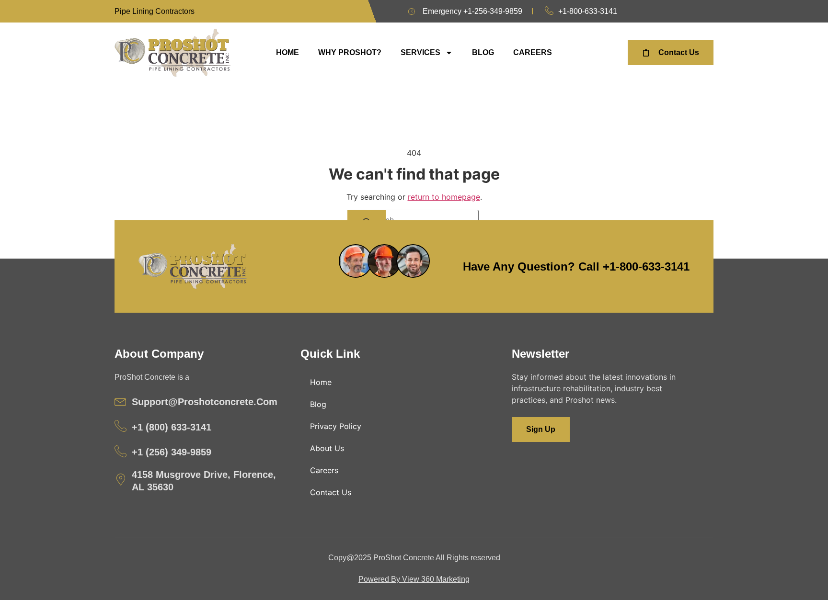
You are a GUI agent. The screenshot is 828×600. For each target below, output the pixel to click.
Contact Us (330, 492)
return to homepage (444, 197)
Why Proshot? (349, 52)
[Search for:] (414, 220)
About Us (327, 448)
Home (287, 52)
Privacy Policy (335, 426)
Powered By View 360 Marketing (414, 579)
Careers (532, 52)
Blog (483, 52)
